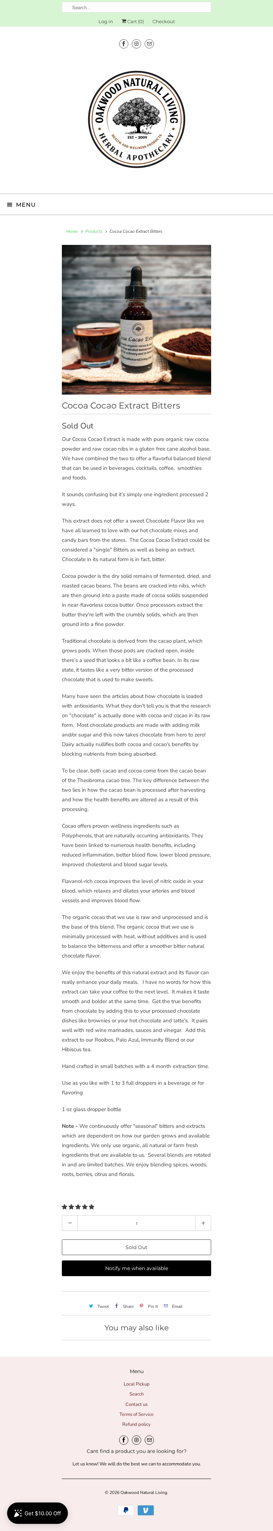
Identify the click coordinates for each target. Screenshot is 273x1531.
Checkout (163, 21)
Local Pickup (137, 1384)
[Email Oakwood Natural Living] (149, 44)
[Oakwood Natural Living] (136, 121)
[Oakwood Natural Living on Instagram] (136, 44)
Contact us (136, 1404)
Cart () (135, 21)
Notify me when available (136, 1268)
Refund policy (136, 1424)
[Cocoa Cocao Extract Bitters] (136, 320)
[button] (79, 1207)
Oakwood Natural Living (144, 1492)
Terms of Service (136, 1414)
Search (136, 1394)
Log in (105, 21)
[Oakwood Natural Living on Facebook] (123, 44)
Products (94, 231)
